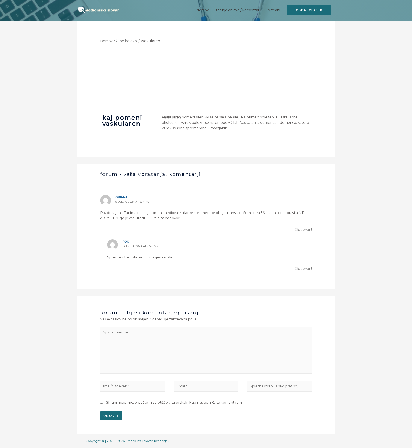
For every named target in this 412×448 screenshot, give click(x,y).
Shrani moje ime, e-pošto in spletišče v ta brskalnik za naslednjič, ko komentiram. (174, 402)
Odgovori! (303, 230)
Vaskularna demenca (258, 123)
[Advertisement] (206, 79)
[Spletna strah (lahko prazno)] (279, 387)
